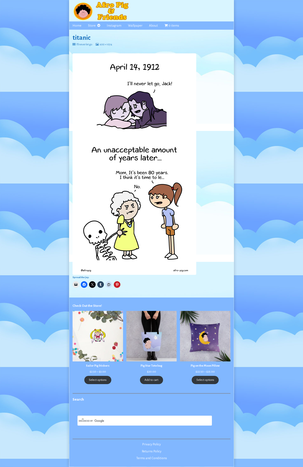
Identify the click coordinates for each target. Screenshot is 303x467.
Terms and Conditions (151, 458)
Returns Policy (151, 451)
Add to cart (151, 379)
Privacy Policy (151, 444)
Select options (98, 379)
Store (92, 25)
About (153, 25)
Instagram (114, 25)
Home (77, 25)
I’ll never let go (84, 44)
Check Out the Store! (87, 305)
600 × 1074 (106, 44)
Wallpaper (135, 25)
